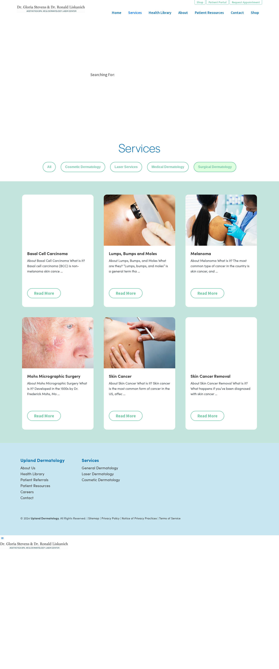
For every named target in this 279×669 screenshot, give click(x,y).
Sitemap (93, 518)
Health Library (32, 473)
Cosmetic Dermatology (83, 167)
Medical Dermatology (168, 167)
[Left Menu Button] (2, 538)
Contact (26, 497)
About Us (27, 467)
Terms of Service (170, 518)
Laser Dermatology (98, 473)
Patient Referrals (34, 479)
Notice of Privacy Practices (139, 518)
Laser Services (126, 167)
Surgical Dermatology (215, 167)
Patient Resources (35, 485)
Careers (27, 491)
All (49, 167)
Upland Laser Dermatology (51, 8)
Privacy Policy (110, 518)
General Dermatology (100, 467)
